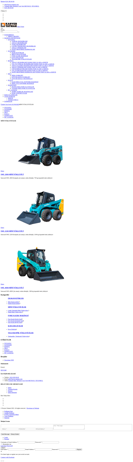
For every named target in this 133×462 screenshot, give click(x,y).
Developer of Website (33, 408)
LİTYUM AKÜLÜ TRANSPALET (22, 78)
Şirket (9, 387)
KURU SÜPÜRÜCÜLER (19, 93)
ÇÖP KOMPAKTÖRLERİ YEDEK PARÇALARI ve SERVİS (30, 69)
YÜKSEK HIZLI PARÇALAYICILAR (23, 88)
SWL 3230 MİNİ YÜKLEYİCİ (12, 231)
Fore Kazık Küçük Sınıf (15, 319)
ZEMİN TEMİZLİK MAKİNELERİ (22, 91)
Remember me (7, 444)
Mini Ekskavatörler (13, 302)
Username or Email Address (9, 442)
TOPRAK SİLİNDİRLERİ (19, 41)
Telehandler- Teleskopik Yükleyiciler (18, 336)
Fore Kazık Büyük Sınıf (15, 322)
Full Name (4, 449)
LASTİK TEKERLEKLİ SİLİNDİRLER (24, 46)
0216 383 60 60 (9, 1)
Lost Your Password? (7, 446)
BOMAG (10, 61)
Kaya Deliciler (12, 329)
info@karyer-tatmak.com (11, 4)
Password (38, 442)
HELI (9, 74)
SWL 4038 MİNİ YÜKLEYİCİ (12, 288)
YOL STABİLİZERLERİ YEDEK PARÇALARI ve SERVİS (30, 70)
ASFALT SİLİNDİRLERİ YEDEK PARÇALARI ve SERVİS (30, 62)
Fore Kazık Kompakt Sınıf (15, 321)
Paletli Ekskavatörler (14, 303)
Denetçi (10, 391)
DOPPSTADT (12, 85)
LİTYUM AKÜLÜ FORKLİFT (21, 77)
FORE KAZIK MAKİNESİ (20, 56)
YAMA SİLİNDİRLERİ (19, 44)
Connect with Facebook (7, 457)
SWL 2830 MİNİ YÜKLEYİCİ (12, 174)
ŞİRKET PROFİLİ (13, 36)
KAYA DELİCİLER (18, 57)
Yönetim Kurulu (12, 389)
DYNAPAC (11, 39)
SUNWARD (11, 51)
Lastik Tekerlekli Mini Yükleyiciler (18, 310)
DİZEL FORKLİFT (17, 75)
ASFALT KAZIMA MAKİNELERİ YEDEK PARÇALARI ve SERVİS (33, 65)
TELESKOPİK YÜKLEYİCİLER (22, 59)
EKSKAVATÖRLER (18, 52)
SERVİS (10, 98)
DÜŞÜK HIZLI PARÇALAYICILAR (23, 87)
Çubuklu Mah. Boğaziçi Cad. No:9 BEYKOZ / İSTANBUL (21, 6)
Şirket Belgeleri (12, 392)
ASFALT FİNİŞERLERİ (19, 48)
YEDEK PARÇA (13, 100)
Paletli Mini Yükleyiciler (15, 312)
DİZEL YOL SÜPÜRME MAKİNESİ (23, 83)
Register (6, 439)
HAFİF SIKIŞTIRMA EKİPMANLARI (23, 49)
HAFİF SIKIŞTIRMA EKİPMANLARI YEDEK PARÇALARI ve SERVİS (34, 72)
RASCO (10, 80)
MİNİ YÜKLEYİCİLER (19, 54)
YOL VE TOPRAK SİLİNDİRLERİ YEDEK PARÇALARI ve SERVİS (33, 64)
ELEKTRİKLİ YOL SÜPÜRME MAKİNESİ (25, 82)
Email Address (30, 449)
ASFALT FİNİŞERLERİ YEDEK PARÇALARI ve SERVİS (29, 67)
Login (6, 437)
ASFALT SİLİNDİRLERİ (19, 43)
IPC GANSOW (12, 90)
